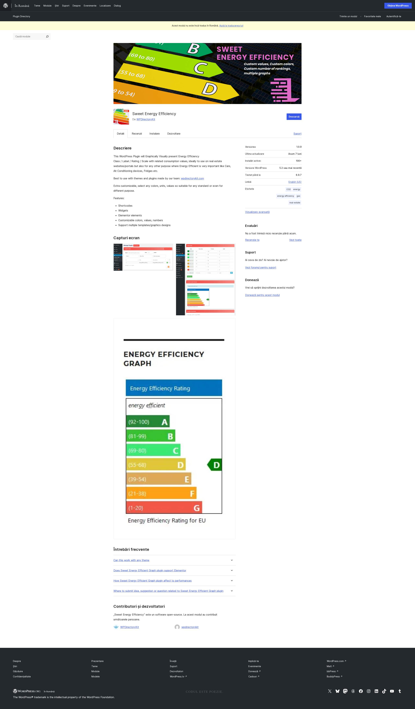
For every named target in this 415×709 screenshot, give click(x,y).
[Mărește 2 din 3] (231, 248)
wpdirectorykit (190, 627)
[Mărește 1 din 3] (169, 248)
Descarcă (294, 116)
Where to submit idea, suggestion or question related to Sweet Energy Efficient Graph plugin (168, 590)
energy (296, 189)
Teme (94, 666)
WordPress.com (336, 661)
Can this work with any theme (131, 560)
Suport (298, 133)
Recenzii (137, 133)
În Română (49, 691)
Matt (330, 666)
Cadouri (254, 676)
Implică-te (253, 661)
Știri (15, 666)
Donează (254, 671)
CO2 (288, 189)
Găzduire (18, 671)
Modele (95, 676)
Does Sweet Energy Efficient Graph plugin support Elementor (149, 570)
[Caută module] (47, 36)
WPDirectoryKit (145, 119)
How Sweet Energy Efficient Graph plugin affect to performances (152, 580)
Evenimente (254, 666)
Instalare (154, 133)
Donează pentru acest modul (262, 295)
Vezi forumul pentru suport (260, 267)
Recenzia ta (252, 239)
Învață (173, 661)
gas (298, 196)
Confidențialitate (22, 676)
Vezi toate (295, 239)
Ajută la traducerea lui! (231, 25)
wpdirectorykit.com (192, 178)
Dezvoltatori (176, 671)
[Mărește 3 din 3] (231, 322)
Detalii (120, 133)
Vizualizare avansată (257, 212)
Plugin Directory (21, 16)
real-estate (294, 202)
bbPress (332, 671)
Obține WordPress (398, 5)
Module (95, 671)
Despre (17, 661)
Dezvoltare (173, 133)
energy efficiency (285, 196)
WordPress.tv (178, 676)
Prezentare (97, 661)
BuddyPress (335, 676)
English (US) (295, 181)
